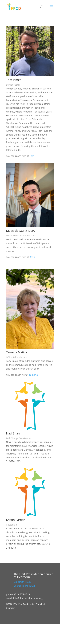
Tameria (33, 374)
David (32, 256)
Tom (31, 155)
